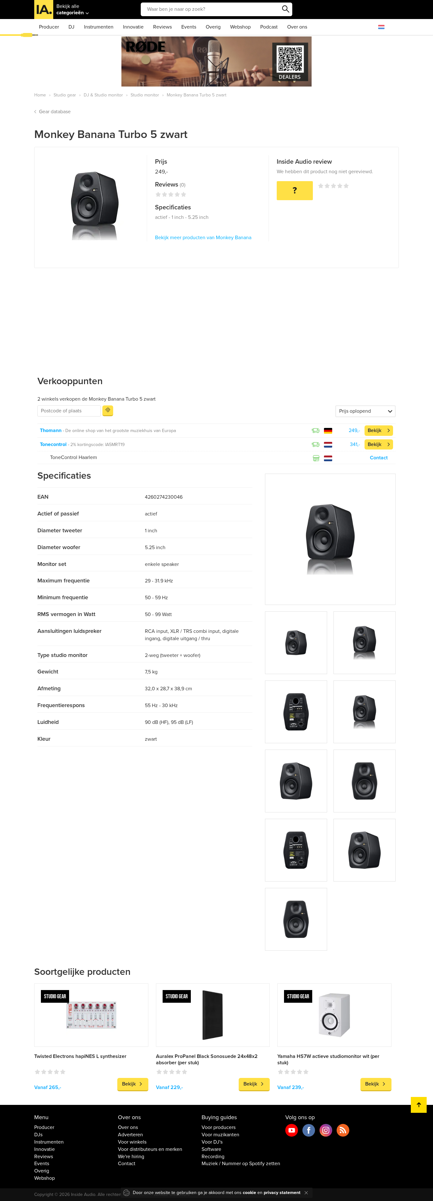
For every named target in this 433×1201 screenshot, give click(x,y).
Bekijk (374, 430)
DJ (71, 27)
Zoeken (286, 9)
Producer (49, 27)
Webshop (240, 27)
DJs (38, 1135)
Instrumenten (98, 27)
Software (211, 1149)
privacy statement (282, 1192)
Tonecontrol (53, 444)
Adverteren (130, 1135)
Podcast (269, 27)
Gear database (55, 111)
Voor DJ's (212, 1142)
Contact (379, 458)
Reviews (162, 27)
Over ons (297, 27)
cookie (249, 1192)
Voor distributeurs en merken (150, 1149)
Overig (213, 27)
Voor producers (219, 1127)
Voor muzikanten (220, 1135)
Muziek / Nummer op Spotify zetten (241, 1163)
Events (188, 27)
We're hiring (131, 1156)
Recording (213, 1156)
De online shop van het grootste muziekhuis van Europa (120, 430)
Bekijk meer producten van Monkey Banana (203, 237)
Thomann (50, 430)
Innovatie (133, 27)
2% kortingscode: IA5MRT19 (97, 444)
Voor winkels (132, 1142)
